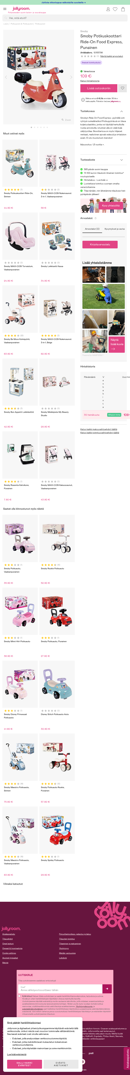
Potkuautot (40, 24)
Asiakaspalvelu (8, 934)
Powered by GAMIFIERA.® (92, 355)
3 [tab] (37, 127)
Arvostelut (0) (92, 228)
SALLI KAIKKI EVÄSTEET (24, 1064)
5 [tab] (44, 127)
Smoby (84, 31)
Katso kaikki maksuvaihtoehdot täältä (98, 429)
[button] (4, 9)
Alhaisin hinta (114, 415)
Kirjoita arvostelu (100, 244)
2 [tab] (34, 127)
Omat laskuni (8, 943)
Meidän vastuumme (67, 953)
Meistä (5, 962)
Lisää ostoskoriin (98, 88)
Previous (5, 77)
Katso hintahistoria (89, 80)
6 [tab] (47, 127)
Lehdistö (63, 958)
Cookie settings (9, 953)
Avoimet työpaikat (10, 958)
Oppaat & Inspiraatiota (12, 948)
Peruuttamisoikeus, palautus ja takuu (75, 934)
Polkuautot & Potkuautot (21, 24)
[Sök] (5, 18)
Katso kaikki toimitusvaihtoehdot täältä (99, 432)
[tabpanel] (38, 77)
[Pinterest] (82, 1062)
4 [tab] (40, 127)
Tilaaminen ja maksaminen (70, 943)
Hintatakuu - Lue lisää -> (96, 180)
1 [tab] (31, 127)
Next (71, 77)
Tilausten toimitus (67, 939)
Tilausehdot (7, 939)
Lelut (5, 24)
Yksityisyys (64, 948)
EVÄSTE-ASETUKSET (61, 1064)
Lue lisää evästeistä (16, 1054)
